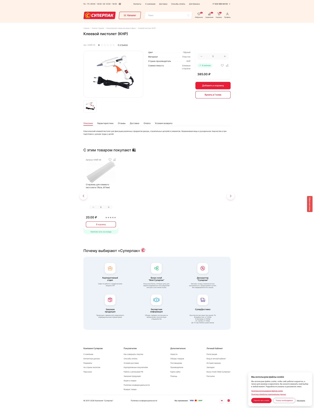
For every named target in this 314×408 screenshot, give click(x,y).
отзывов (123, 45)
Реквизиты (87, 363)
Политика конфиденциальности (137, 385)
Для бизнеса (194, 4)
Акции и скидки (130, 381)
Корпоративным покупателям (136, 367)
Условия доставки (131, 363)
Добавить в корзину (213, 85)
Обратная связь (310, 204)
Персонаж (87, 372)
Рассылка (211, 376)
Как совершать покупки (133, 354)
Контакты (137, 4)
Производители (176, 367)
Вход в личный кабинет (216, 359)
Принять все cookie (261, 400)
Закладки (210, 367)
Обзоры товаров (177, 359)
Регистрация (212, 354)
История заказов (214, 363)
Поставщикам (176, 363)
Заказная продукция (132, 376)
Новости (173, 354)
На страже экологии (91, 367)
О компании (150, 4)
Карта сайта (175, 372)
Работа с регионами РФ (133, 372)
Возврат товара (130, 389)
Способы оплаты (178, 4)
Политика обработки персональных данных (268, 394)
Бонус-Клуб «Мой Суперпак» (219, 372)
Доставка (163, 4)
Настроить (301, 400)
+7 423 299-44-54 (220, 4)
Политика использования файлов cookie (267, 391)
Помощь (173, 376)
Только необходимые (284, 400)
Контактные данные (91, 359)
